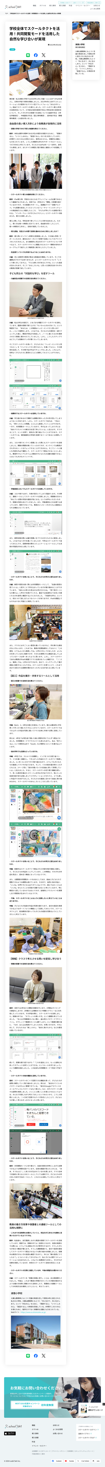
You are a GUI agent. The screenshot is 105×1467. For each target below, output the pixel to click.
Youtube (71, 1461)
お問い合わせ (58, 1433)
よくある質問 (95, 8)
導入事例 (52, 5)
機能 (34, 5)
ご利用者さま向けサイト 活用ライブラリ (70, 2)
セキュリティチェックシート (84, 1451)
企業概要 (35, 1451)
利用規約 (70, 1451)
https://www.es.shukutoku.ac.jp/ (33, 1312)
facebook (59, 1461)
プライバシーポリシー (59, 1451)
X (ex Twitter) (85, 1461)
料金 (70, 5)
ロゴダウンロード (44, 1451)
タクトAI (42, 5)
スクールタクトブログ (86, 1437)
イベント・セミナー (82, 5)
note (98, 1461)
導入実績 (62, 5)
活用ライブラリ (84, 1433)
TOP (6, 13)
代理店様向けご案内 (92, 2)
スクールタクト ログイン (87, 1429)
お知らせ (97, 5)
